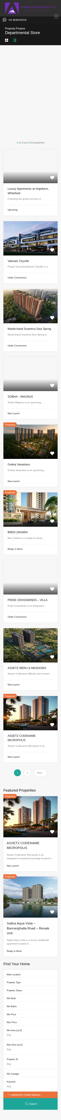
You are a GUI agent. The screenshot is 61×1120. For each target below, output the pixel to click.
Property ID (12, 1059)
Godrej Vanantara (19, 464)
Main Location (14, 974)
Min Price (11, 1014)
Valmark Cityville (18, 261)
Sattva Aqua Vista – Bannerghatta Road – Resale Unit (28, 928)
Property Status (14, 990)
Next (39, 772)
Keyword (11, 1081)
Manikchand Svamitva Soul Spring (29, 328)
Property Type (14, 982)
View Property (30, 176)
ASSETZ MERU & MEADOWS (27, 668)
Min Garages (13, 1074)
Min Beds (11, 998)
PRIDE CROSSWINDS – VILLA (27, 600)
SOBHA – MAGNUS (20, 396)
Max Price (12, 1022)
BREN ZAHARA (18, 532)
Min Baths (12, 1006)
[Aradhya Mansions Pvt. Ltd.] (30, 12)
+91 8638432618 (17, 19)
